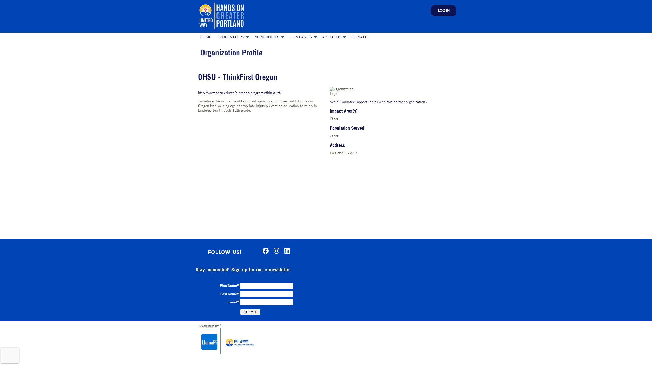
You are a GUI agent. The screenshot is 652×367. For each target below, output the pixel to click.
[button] (443, 10)
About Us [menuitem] (331, 37)
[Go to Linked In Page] (286, 251)
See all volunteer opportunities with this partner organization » (379, 102)
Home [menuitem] (205, 37)
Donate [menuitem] (359, 37)
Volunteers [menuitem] (231, 37)
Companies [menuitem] (301, 37)
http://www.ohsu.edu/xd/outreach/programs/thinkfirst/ (239, 93)
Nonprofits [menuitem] (266, 37)
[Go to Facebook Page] (265, 251)
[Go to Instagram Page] (275, 251)
